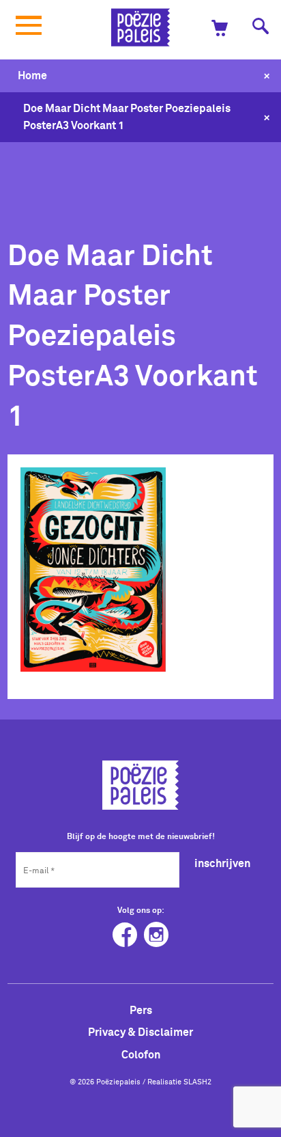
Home (32, 75)
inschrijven (222, 863)
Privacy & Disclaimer (140, 1032)
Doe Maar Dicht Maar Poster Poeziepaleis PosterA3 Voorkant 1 (127, 116)
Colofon (140, 1054)
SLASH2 (197, 1082)
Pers (141, 1010)
